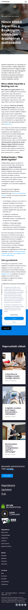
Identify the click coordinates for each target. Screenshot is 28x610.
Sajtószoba (4, 563)
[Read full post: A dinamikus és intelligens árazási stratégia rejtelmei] (14, 361)
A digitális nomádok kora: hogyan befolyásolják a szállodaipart (13, 411)
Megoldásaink (8, 485)
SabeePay (3, 540)
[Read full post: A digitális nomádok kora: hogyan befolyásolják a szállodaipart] (14, 395)
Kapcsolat (3, 555)
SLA (10, 594)
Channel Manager (5, 535)
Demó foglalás (7, 475)
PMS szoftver (4, 532)
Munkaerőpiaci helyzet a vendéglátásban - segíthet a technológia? (12, 448)
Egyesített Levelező (6, 546)
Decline (14, 322)
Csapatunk (4, 561)
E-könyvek (4, 576)
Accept (14, 318)
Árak (3, 494)
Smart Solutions (5, 543)
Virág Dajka (4, 16)
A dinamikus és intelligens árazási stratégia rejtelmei (12, 376)
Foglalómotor (4, 538)
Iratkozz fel (6, 328)
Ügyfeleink (6, 489)
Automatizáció (5, 581)
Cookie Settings (14, 314)
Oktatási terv (4, 584)
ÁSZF (2, 593)
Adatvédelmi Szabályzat (11, 593)
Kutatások (4, 578)
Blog (2, 573)
